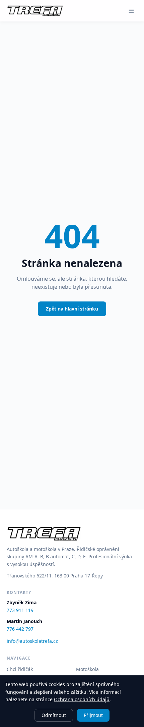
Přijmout (93, 715)
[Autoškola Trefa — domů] (35, 11)
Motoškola (87, 669)
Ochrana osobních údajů (82, 699)
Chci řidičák (20, 669)
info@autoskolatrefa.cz (32, 641)
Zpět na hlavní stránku (72, 308)
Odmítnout (54, 715)
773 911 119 (20, 610)
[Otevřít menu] (131, 11)
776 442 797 (20, 629)
